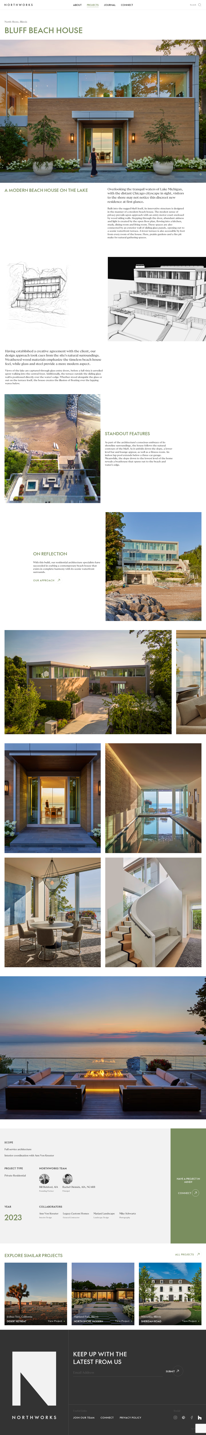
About (77, 4)
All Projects (184, 1254)
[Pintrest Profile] (183, 1417)
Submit (169, 1371)
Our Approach (43, 580)
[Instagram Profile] (175, 1417)
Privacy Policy (130, 1417)
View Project (55, 1321)
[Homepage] (18, 5)
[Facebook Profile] (191, 1417)
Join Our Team (84, 1417)
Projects (93, 4)
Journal (110, 4)
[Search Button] (199, 5)
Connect (127, 4)
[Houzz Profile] (199, 1418)
